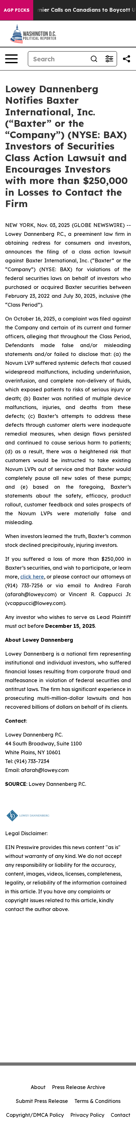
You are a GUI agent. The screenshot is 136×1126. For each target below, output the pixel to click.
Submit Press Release (42, 1101)
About (38, 1087)
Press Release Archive (78, 1087)
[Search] (94, 59)
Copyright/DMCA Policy (35, 1115)
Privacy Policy (87, 1115)
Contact (120, 1115)
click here (32, 576)
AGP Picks (16, 10)
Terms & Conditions (97, 1101)
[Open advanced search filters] (109, 59)
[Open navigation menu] (11, 58)
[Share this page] (126, 58)
